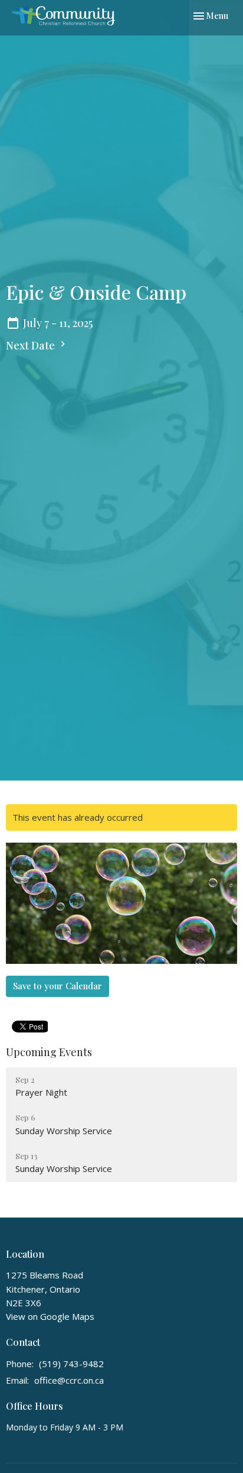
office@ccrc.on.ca (69, 1380)
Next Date (31, 345)
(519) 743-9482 (71, 1364)
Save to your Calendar (57, 986)
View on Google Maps (50, 1316)
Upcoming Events (49, 1052)
